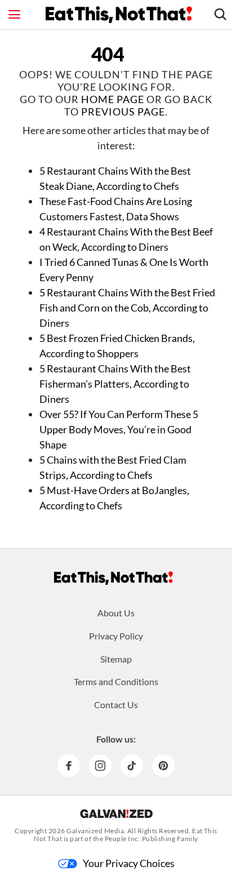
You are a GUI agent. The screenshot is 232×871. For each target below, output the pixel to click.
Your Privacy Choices (129, 863)
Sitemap (116, 659)
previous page (123, 111)
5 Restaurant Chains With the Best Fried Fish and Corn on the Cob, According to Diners (127, 307)
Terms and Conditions (116, 681)
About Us (116, 612)
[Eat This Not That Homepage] (119, 14)
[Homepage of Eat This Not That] (113, 578)
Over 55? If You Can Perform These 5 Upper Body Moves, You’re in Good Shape (118, 429)
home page (112, 99)
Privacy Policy (116, 635)
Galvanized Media (95, 830)
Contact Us (116, 704)
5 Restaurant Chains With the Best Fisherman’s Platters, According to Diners (115, 383)
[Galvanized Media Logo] (116, 813)
